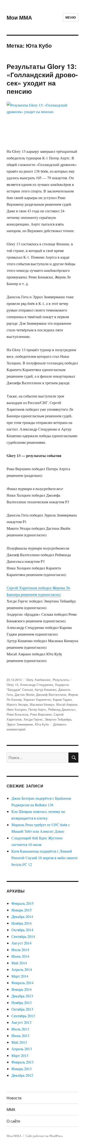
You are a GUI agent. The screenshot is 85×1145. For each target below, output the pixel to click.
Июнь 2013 (20, 1035)
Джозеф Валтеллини (51, 694)
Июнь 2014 (20, 956)
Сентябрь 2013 (23, 1015)
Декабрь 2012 (22, 1075)
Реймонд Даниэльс (62, 709)
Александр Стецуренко (36, 684)
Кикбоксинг (43, 679)
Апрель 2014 (21, 969)
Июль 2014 (20, 949)
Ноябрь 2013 (21, 1002)
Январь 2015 (21, 909)
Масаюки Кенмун (42, 704)
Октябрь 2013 (22, 1009)
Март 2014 (19, 976)
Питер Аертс (37, 709)
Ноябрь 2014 (21, 923)
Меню (70, 17)
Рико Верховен (41, 714)
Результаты (61, 679)
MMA (11, 1109)
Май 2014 (19, 962)
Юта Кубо (42, 724)
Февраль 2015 (22, 903)
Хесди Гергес (33, 719)
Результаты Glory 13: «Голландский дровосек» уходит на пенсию (42, 78)
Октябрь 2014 (22, 929)
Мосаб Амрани (66, 704)
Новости (14, 1098)
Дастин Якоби (24, 694)
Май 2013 (19, 1042)
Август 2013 (21, 1022)
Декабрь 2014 (22, 916)
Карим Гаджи (62, 699)
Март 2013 (19, 1055)
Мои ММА (19, 17)
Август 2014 (21, 942)
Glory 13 (12, 684)
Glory (29, 679)
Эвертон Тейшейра (58, 719)
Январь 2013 (21, 1068)
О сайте (13, 1121)
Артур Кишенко (45, 689)
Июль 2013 (20, 1028)
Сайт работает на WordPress (44, 1136)
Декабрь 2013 (22, 995)
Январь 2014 (21, 989)
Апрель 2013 (21, 1048)
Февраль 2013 (22, 1062)
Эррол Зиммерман (20, 724)
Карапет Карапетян (37, 699)
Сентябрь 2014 (23, 936)
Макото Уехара (17, 704)
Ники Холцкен (16, 709)
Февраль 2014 (22, 982)
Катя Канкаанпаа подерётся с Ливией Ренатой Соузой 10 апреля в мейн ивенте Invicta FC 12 (44, 858)
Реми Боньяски (17, 714)
